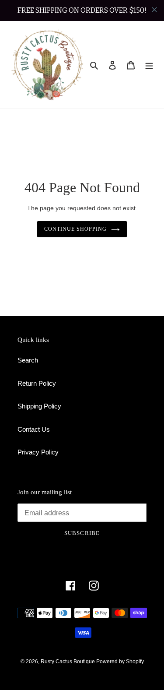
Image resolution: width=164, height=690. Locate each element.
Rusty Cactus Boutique (68, 661)
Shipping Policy (39, 406)
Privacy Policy (38, 452)
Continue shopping (75, 229)
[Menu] (149, 65)
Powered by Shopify (120, 661)
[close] (154, 10)
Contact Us (33, 429)
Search (27, 360)
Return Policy (36, 383)
